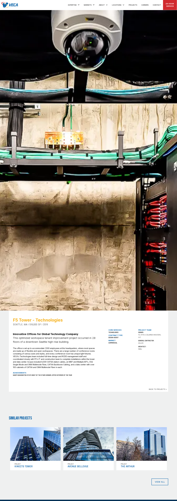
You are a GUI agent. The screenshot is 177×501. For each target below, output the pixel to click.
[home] (10, 5)
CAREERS (145, 5)
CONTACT (157, 5)
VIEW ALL (160, 482)
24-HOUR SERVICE (170, 5)
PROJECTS (133, 5)
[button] (74, 4)
